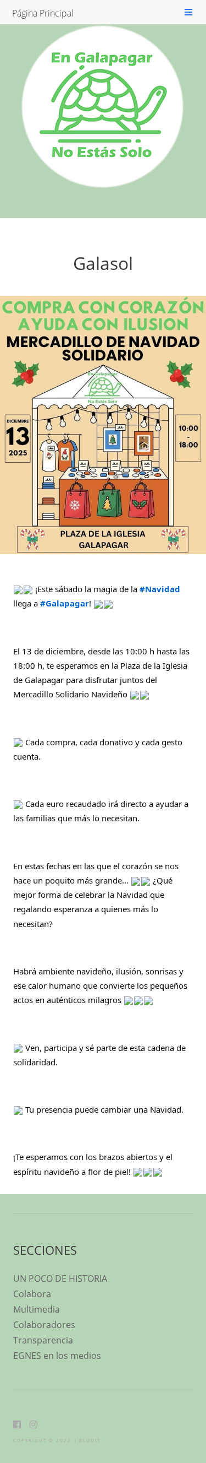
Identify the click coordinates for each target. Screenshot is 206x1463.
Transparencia (43, 1340)
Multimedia (36, 1309)
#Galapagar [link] (64, 603)
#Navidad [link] (160, 588)
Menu (188, 12)
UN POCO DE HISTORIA (60, 1278)
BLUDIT (90, 1440)
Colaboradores (44, 1325)
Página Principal (43, 13)
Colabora (32, 1294)
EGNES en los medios (57, 1356)
